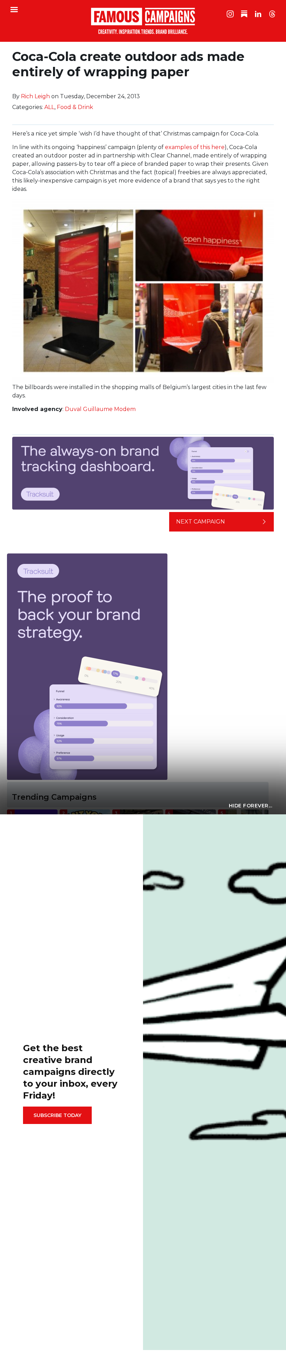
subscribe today (57, 1115)
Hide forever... (250, 805)
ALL (49, 107)
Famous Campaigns (143, 21)
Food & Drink (75, 107)
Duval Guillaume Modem (100, 409)
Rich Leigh (35, 96)
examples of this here (195, 147)
